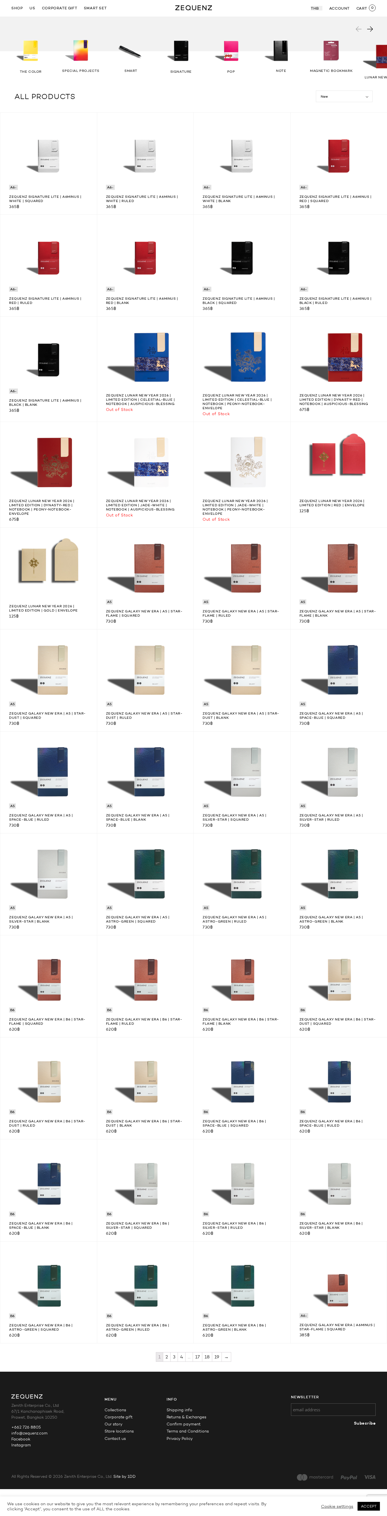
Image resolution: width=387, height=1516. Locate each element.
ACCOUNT (339, 8)
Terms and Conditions (188, 1431)
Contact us (115, 1438)
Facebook (20, 1439)
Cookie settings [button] (337, 1506)
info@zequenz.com (29, 1433)
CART (361, 8)
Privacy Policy (180, 1438)
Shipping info (179, 1410)
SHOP (17, 8)
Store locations (119, 1431)
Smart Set (95, 8)
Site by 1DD (124, 1476)
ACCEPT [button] (369, 1506)
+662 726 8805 (26, 1427)
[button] (370, 29)
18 (207, 1357)
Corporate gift (59, 8)
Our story (113, 1424)
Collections (115, 1410)
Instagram (21, 1445)
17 (197, 1357)
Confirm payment (184, 1424)
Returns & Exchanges (186, 1417)
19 (216, 1357)
